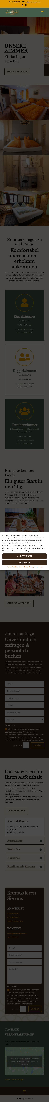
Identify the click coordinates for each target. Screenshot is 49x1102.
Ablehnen (24, 562)
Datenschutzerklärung (26, 567)
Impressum (38, 567)
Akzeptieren (24, 556)
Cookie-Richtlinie (12, 567)
